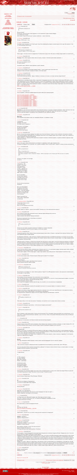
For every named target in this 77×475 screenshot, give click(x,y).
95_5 (19, 146)
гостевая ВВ (46, 5)
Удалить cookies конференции (58, 460)
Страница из (55, 24)
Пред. (18, 452)
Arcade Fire (20, 67)
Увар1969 (20, 374)
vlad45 (20, 447)
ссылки (75, 5)
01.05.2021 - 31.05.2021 (22, 22)
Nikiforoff (20, 275)
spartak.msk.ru (52, 473)
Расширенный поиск (71, 13)
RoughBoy (20, 114)
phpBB (44, 462)
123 (62, 24)
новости (2, 5)
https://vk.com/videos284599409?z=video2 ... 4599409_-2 (27, 100)
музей (71, 5)
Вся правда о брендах (45, 467)
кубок (16, 5)
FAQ (65, 18)
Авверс (20, 258)
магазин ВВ (39, 5)
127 (70, 24)
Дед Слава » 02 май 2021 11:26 (25, 309)
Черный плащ (21, 264)
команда (26, 5)
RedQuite (20, 90)
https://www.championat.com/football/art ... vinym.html (26, 408)
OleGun (20, 369)
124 (64, 24)
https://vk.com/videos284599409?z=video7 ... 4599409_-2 (27, 96)
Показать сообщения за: (28, 452)
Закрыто (18, 24)
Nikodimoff (21, 73)
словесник (20, 56)
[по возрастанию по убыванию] (61, 452)
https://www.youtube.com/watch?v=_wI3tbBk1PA (25, 94)
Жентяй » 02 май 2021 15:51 (25, 28)
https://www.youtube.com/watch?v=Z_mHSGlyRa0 (26, 99)
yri (19, 395)
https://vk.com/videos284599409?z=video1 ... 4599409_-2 (27, 104)
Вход (73, 18)
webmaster (72, 470)
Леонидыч (20, 38)
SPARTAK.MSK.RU (25, 473)
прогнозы (57, 5)
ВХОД (8, 20)
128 (72, 24)
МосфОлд (20, 141)
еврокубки (21, 5)
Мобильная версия (72, 15)
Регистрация (69, 18)
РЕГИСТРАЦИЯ (8, 23)
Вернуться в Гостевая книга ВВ (22, 457)
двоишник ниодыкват (22, 201)
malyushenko (21, 247)
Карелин (20, 420)
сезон (6, 5)
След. (73, 452)
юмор (67, 5)
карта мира (32, 5)
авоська (20, 211)
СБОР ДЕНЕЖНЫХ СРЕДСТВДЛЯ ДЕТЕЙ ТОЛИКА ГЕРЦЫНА (8, 28)
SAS (19, 162)
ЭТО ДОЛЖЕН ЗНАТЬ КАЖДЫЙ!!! (8, 16)
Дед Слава (20, 132)
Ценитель (20, 78)
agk (19, 26)
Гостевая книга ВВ (28, 16)
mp (19, 108)
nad (19, 410)
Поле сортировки (44, 452)
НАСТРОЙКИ (8, 22)
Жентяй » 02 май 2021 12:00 (25, 266)
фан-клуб (63, 5)
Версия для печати (73, 15)
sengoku (20, 42)
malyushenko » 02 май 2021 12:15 (26, 49)
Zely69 (20, 414)
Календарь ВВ (72, 20)
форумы (52, 5)
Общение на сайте (21, 16)
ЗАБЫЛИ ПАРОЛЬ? (8, 24)
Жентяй (20, 47)
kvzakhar (20, 231)
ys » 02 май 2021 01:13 (24, 148)
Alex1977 (20, 294)
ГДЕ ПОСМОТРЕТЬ (8, 18)
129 (74, 24)
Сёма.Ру (73, 471)
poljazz (20, 254)
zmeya (20, 207)
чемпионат (11, 5)
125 (66, 24)
